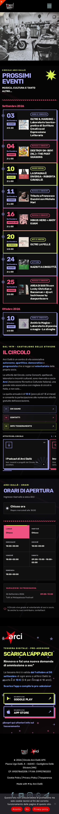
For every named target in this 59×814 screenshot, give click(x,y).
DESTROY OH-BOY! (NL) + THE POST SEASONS (41, 154)
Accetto (17, 809)
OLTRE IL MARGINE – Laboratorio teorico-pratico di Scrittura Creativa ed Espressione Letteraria (43, 127)
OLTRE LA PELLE (40, 244)
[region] (29, 36)
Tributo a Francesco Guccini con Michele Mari (42, 199)
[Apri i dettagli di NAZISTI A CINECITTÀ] (12, 264)
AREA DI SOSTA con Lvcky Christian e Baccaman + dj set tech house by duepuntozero (42, 292)
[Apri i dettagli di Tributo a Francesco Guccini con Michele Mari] (12, 196)
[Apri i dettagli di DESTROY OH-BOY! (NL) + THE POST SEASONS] (12, 151)
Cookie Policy (14, 777)
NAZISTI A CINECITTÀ (43, 266)
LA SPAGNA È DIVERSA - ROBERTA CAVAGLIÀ (42, 176)
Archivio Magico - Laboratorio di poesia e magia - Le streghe (43, 326)
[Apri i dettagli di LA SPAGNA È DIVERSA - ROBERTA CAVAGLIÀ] (12, 174)
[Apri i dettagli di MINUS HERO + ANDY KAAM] (12, 219)
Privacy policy (41, 809)
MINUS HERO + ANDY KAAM (42, 222)
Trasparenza (45, 777)
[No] (55, 803)
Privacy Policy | (31, 777)
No (27, 809)
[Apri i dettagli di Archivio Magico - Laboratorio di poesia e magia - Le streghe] (12, 323)
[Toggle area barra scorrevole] (3, 3)
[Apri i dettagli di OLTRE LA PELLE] (12, 242)
